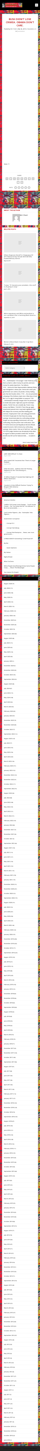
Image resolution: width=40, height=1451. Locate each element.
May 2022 (7, 807)
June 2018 (7, 1021)
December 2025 (9, 620)
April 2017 (7, 1085)
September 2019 (9, 953)
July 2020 (7, 907)
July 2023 (7, 743)
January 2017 (8, 1098)
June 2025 (7, 647)
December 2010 (9, 1426)
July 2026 (7, 588)
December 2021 (9, 829)
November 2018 (9, 998)
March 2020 (7, 925)
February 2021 (8, 875)
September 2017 (9, 1062)
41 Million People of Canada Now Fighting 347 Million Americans (19, 478)
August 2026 (8, 583)
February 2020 (8, 930)
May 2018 (7, 1025)
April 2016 (7, 1139)
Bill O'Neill (13, 29)
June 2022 (7, 802)
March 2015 (7, 1199)
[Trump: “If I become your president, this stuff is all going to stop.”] (20, 272)
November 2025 (9, 625)
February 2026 (8, 611)
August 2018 (8, 1012)
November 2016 (9, 1107)
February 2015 (8, 1203)
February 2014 (8, 1258)
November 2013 (9, 1271)
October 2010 (8, 1435)
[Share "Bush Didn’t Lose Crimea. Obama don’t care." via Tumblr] (18, 179)
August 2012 (8, 1340)
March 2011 (7, 1413)
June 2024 (7, 693)
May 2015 (7, 1189)
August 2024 (8, 684)
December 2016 (9, 1103)
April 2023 (7, 757)
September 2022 (9, 788)
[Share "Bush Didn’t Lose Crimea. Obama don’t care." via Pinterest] (22, 179)
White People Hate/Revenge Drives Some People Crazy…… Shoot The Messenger (19, 566)
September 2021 (9, 843)
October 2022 (8, 784)
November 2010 (9, 1431)
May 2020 (7, 916)
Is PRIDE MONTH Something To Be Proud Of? (18, 538)
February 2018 (8, 1039)
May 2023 (7, 752)
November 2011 (9, 1381)
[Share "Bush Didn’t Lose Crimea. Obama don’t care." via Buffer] (29, 179)
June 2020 (7, 912)
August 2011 (8, 1390)
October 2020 (8, 893)
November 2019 (9, 943)
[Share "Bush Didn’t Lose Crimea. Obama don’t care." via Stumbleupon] (33, 179)
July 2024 (7, 688)
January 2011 (8, 1422)
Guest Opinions (12, 548)
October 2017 (8, 1057)
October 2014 (8, 1221)
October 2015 (8, 1167)
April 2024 (7, 702)
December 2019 (9, 939)
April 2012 (7, 1358)
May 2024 (7, 697)
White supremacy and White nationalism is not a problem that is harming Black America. (20, 314)
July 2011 (7, 1394)
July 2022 (7, 798)
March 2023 (7, 761)
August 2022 (8, 793)
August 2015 (8, 1176)
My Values (7, 552)
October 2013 (8, 1276)
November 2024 (9, 670)
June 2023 (7, 747)
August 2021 (8, 848)
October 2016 (8, 1112)
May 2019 (7, 971)
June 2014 (7, 1239)
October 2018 (8, 1003)
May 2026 (7, 597)
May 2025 (7, 652)
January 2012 (8, 1372)
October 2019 (8, 948)
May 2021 (7, 861)
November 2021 (9, 834)
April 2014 (7, 1249)
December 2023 (9, 720)
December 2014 (9, 1212)
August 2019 (8, 957)
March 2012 (7, 1363)
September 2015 (9, 1171)
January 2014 (8, 1262)
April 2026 (7, 602)
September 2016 (9, 1117)
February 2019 (8, 984)
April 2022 (7, 811)
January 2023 (8, 770)
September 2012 (9, 1335)
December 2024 (9, 666)
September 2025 (9, 634)
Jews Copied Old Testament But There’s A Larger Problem (20, 461)
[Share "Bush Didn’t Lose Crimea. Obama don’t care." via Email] (18, 182)
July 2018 (7, 1016)
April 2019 (7, 975)
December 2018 (9, 993)
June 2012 (7, 1349)
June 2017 (7, 1075)
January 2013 (8, 1317)
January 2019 (8, 989)
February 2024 (8, 711)
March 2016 (7, 1144)
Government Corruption (12, 519)
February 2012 (8, 1367)
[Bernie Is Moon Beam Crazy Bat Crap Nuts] (20, 329)
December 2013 (9, 1267)
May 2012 (7, 1353)
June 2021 (7, 857)
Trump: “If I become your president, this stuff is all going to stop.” (20, 286)
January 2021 (8, 880)
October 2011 (8, 1385)
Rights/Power (8, 557)
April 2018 (7, 1030)
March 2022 (7, 816)
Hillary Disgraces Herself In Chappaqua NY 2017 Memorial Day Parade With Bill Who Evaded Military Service (18, 256)
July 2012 (7, 1344)
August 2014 (8, 1230)
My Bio (6, 543)
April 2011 (7, 1408)
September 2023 (9, 734)
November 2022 (9, 779)
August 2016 (8, 1121)
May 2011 (7, 1404)
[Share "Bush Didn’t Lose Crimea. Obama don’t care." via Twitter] (11, 179)
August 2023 (8, 738)
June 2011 (7, 1399)
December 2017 (9, 1048)
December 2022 (9, 775)
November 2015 (9, 1162)
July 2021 (7, 852)
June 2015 (7, 1185)
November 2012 (9, 1326)
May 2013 (7, 1299)
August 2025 (8, 638)
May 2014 (7, 1244)
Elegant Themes (16, 1448)
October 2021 (8, 839)
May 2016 (7, 1135)
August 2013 (8, 1285)
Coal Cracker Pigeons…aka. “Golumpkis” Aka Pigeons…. (18, 513)
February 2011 (8, 1417)
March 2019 (7, 980)
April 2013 (7, 1303)
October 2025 (8, 629)
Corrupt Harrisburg (13, 528)
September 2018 (9, 1007)
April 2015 (7, 1194)
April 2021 (7, 866)
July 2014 (7, 1235)
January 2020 (8, 934)
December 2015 (9, 1158)
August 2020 (8, 902)
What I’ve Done (9, 561)
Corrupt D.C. (11, 523)
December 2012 (9, 1321)
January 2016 (8, 1153)
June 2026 (7, 593)
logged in (13, 356)
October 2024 (8, 675)
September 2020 (9, 898)
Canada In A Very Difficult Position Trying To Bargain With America (18, 486)
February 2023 (8, 766)
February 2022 (8, 820)
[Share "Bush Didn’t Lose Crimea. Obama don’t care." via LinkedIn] (25, 179)
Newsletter (30, 29)
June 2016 (7, 1130)
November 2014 (9, 1217)
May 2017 (7, 1080)
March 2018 (7, 1034)
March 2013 (7, 1308)
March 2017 (7, 1089)
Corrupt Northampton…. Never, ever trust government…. (19, 533)
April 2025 (7, 656)
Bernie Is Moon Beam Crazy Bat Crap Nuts (18, 342)
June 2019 (7, 966)
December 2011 (9, 1376)
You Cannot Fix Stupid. (11, 572)
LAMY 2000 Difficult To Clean (13, 454)
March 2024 (7, 707)
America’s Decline (9, 500)
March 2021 (7, 871)
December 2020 (9, 884)
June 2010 (7, 1440)
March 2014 (7, 1253)
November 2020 (9, 889)
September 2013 (9, 1280)
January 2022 (8, 825)
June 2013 (7, 1294)
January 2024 (8, 716)
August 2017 (8, 1066)
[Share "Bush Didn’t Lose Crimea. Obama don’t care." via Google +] (14, 179)
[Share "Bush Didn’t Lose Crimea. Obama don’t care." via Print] (22, 182)
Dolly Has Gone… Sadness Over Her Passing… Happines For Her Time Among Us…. (18, 469)
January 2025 (8, 661)
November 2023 (9, 725)
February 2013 (8, 1312)
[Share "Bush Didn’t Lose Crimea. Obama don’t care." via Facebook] (7, 179)
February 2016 (8, 1148)
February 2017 (8, 1094)
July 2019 (7, 962)
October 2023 (8, 729)
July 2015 (7, 1180)
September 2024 (9, 679)
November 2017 (9, 1053)
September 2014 (9, 1226)
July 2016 (7, 1126)
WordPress (33, 1448)
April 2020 (7, 921)
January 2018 (8, 1044)
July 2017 (7, 1071)
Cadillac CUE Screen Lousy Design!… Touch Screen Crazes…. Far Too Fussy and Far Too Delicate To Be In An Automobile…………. (20, 506)
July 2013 (7, 1290)
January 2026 (8, 615)
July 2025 (7, 643)
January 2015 (8, 1208)
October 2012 (8, 1331)
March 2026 (7, 606)
